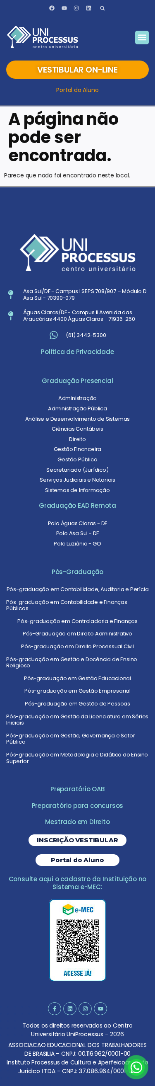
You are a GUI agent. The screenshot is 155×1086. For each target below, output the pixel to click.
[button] (103, 8)
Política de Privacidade (77, 351)
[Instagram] (76, 8)
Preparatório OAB (77, 789)
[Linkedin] (88, 8)
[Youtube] (64, 8)
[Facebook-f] (54, 1008)
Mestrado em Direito (77, 821)
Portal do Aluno (77, 90)
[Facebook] (51, 8)
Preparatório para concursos (78, 805)
